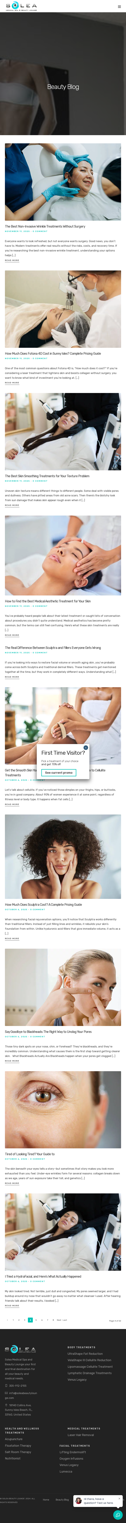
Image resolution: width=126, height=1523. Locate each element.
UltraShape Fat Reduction (85, 1354)
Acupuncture (13, 1439)
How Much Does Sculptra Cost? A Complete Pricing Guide (43, 905)
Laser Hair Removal (81, 1435)
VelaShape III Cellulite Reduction (89, 1360)
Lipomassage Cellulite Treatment (90, 1367)
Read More (12, 260)
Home (46, 1499)
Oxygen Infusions (71, 1458)
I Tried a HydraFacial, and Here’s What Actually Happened (43, 1276)
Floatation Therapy (18, 1445)
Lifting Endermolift (73, 1452)
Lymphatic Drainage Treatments (90, 1373)
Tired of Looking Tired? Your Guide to (29, 1154)
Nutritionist (13, 1458)
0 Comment (40, 231)
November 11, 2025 (17, 231)
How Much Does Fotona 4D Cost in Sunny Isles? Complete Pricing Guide (53, 353)
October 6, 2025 (16, 780)
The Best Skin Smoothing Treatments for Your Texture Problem (47, 476)
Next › (59, 1320)
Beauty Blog (62, 1499)
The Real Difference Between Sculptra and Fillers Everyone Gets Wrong (53, 648)
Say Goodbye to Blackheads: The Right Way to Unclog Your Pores (48, 1032)
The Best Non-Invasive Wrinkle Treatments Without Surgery (45, 226)
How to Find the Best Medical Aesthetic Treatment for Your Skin (48, 601)
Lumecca (66, 1471)
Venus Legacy (77, 1379)
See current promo (59, 773)
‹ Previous (7, 1320)
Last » (65, 1320)
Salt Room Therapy (18, 1452)
